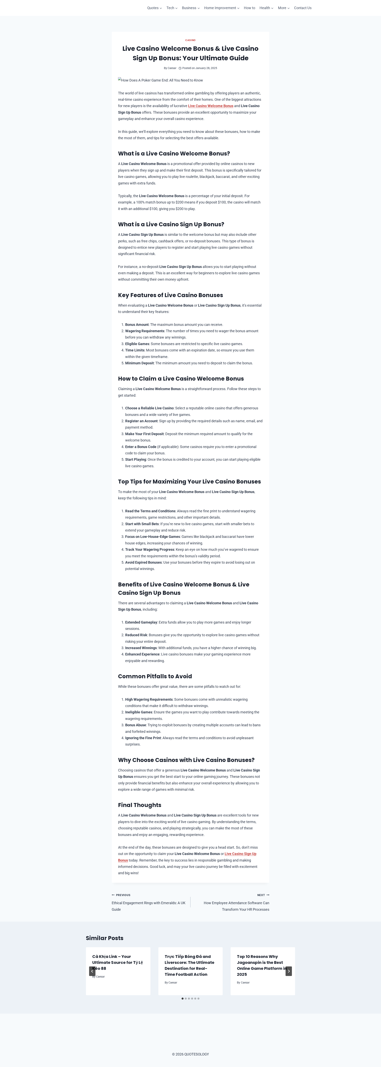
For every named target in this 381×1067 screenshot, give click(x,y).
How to (249, 8)
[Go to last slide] (92, 971)
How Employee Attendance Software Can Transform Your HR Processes (236, 902)
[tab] (183, 999)
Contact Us (303, 8)
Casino (190, 40)
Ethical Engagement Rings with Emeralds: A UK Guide (148, 902)
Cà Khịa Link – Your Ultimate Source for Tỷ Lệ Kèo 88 (117, 962)
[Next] (289, 971)
